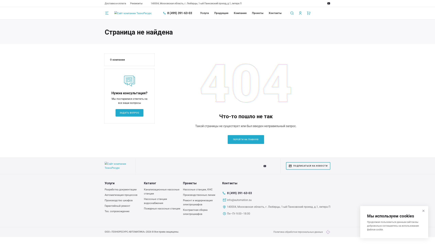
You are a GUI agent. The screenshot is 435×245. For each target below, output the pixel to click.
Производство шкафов (119, 200)
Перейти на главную (246, 139)
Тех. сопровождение (117, 211)
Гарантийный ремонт (117, 205)
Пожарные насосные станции (162, 208)
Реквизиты (136, 3)
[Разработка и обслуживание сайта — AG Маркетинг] (328, 232)
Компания (240, 13)
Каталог (150, 183)
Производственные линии (199, 195)
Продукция (221, 13)
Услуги (204, 13)
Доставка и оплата (115, 3)
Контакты (275, 13)
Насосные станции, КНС (198, 189)
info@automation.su (239, 200)
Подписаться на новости (310, 166)
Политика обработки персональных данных (298, 232)
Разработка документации (121, 189)
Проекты (257, 13)
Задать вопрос (129, 113)
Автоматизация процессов (121, 195)
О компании (117, 59)
